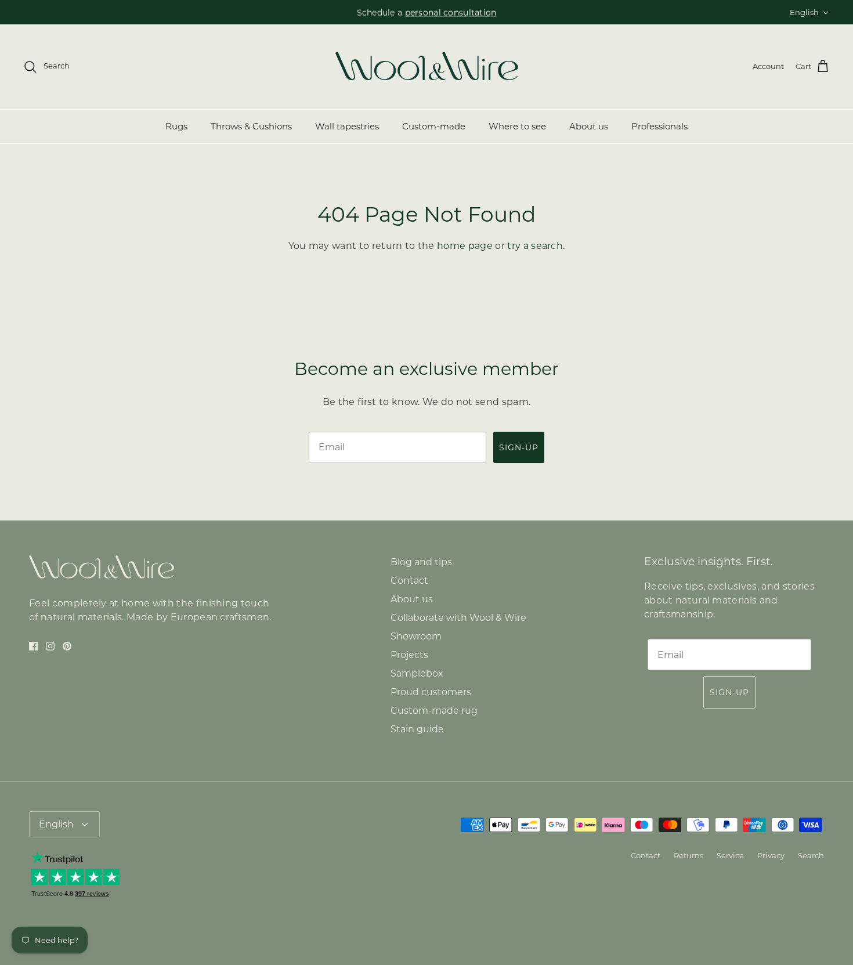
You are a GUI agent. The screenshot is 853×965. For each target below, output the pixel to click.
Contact (409, 580)
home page (465, 245)
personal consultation (451, 12)
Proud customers (431, 691)
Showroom (416, 636)
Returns (688, 855)
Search (811, 855)
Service (730, 855)
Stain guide (417, 729)
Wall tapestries (347, 126)
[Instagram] (50, 646)
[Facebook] (33, 646)
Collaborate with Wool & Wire (458, 617)
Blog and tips (421, 562)
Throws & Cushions (251, 126)
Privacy (771, 855)
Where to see (517, 126)
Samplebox (417, 673)
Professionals (659, 126)
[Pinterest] (67, 646)
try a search (535, 245)
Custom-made (433, 126)
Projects (409, 654)
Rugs (176, 126)
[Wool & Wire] (427, 66)
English (804, 12)
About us (588, 126)
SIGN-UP (518, 447)
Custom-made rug (434, 710)
